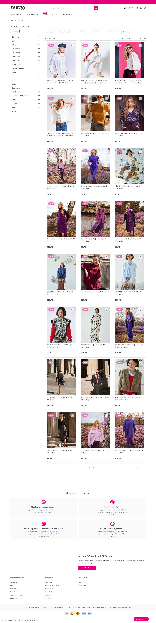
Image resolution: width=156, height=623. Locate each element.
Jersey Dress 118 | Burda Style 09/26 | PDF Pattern (60, 398)
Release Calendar (15, 598)
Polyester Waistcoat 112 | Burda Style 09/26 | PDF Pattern (59, 346)
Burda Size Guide (15, 592)
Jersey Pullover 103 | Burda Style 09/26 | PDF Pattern (61, 187)
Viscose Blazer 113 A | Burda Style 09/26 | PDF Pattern (95, 398)
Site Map (47, 595)
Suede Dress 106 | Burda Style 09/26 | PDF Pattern (61, 240)
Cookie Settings (49, 592)
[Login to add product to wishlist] (72, 45)
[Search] (96, 8)
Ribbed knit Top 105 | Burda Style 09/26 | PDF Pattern (129, 187)
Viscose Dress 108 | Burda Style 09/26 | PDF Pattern (128, 240)
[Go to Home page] (18, 8)
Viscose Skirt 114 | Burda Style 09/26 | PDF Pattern (60, 451)
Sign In (81, 582)
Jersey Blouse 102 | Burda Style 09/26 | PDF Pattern (128, 134)
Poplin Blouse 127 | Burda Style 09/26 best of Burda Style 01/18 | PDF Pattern (128, 81)
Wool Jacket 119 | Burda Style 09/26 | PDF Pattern (95, 451)
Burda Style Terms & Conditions (54, 585)
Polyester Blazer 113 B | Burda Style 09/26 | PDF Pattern (127, 398)
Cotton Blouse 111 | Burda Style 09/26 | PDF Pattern (128, 293)
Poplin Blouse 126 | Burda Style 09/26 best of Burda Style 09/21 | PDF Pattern (94, 81)
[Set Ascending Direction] (145, 38)
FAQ (11, 585)
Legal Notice (48, 582)
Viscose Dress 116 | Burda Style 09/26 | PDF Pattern (94, 346)
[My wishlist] (137, 8)
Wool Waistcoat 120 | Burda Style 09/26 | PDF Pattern (129, 451)
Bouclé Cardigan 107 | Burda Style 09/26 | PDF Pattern (95, 240)
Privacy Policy (49, 589)
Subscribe (87, 568)
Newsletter (13, 589)
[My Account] (141, 8)
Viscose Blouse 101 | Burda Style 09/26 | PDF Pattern (94, 134)
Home (11, 20)
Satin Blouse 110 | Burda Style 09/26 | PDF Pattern (95, 293)
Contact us (13, 582)
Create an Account (84, 585)
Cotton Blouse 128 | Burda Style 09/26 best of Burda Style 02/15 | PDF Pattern (60, 134)
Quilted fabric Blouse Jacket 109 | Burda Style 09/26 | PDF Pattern (60, 293)
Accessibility (48, 598)
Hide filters (14, 31)
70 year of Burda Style (17, 595)
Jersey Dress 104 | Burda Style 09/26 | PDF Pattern (94, 187)
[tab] (44, 507)
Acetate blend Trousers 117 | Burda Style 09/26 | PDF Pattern (129, 346)
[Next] (103, 468)
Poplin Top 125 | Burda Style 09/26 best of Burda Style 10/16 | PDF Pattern (60, 81)
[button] (26, 37)
